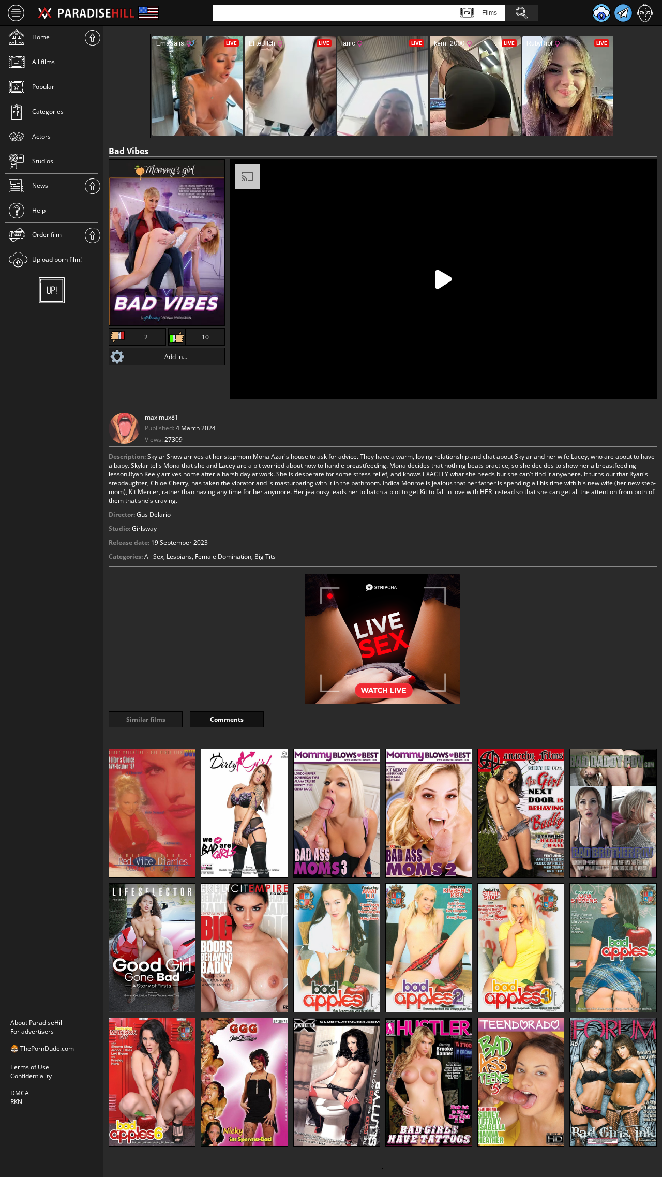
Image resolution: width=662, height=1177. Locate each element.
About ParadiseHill (37, 1022)
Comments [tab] (227, 719)
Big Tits (265, 556)
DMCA (19, 1093)
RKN (16, 1101)
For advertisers (32, 1031)
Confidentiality (31, 1075)
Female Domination (223, 556)
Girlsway (144, 528)
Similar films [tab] (146, 719)
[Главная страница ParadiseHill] (86, 13)
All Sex (153, 556)
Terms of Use (29, 1067)
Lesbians (179, 556)
